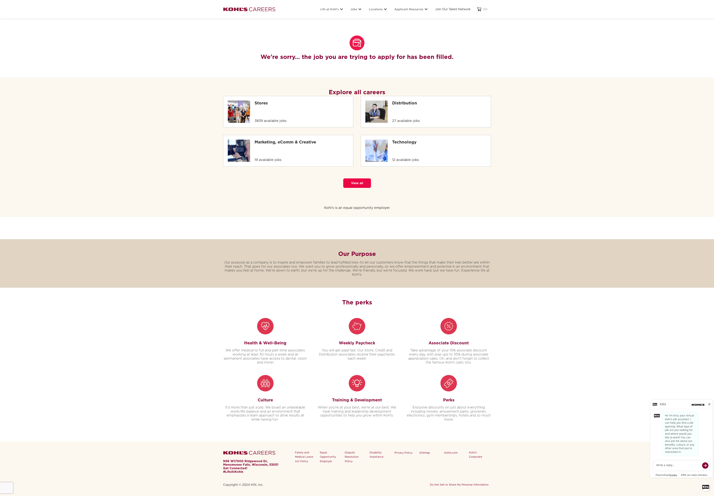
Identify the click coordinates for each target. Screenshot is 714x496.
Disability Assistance (376, 454)
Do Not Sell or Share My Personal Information (459, 484)
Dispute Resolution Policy (352, 457)
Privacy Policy (403, 452)
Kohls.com (451, 452)
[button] (357, 183)
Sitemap (424, 452)
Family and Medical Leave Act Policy (304, 457)
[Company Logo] (249, 9)
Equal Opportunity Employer (328, 457)
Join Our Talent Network (453, 9)
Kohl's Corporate (475, 454)
